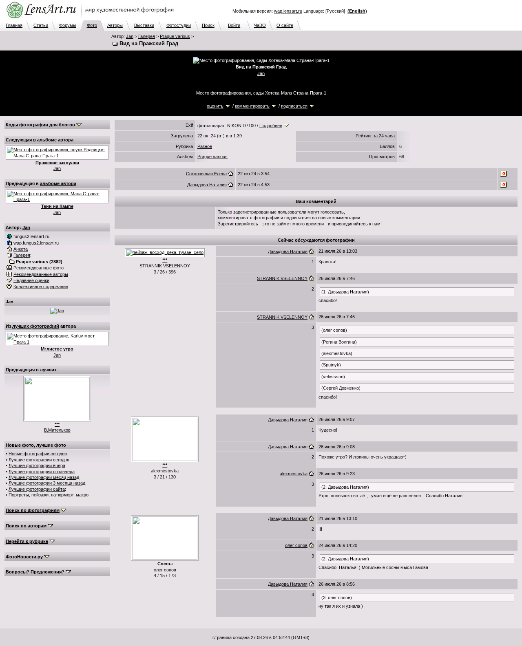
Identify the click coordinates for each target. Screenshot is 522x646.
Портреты (19, 494)
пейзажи (40, 494)
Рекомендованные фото (38, 267)
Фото (92, 25)
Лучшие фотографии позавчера (42, 471)
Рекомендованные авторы (40, 274)
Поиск (208, 25)
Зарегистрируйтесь (238, 223)
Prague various (175, 36)
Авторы (115, 25)
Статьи (40, 25)
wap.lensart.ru (288, 11)
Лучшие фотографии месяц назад (44, 477)
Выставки (144, 25)
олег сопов (165, 569)
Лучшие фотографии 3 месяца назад (47, 483)
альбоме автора (55, 139)
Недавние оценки (31, 280)
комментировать (252, 106)
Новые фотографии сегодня (38, 453)
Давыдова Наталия (207, 184)
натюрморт (62, 494)
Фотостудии (178, 25)
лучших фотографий (35, 326)
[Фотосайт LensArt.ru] (92, 18)
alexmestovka (165, 470)
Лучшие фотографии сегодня (39, 459)
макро (82, 494)
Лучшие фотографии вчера (37, 465)
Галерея (146, 36)
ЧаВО (260, 25)
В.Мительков (57, 430)
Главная (14, 25)
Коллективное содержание (40, 286)
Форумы (67, 25)
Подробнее (270, 125)
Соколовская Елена (206, 173)
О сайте (284, 25)
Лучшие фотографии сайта (37, 489)
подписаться (294, 106)
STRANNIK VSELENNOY (164, 265)
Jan (129, 36)
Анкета (20, 249)
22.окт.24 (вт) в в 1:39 (219, 135)
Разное (204, 146)
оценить (215, 106)
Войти (234, 25)
